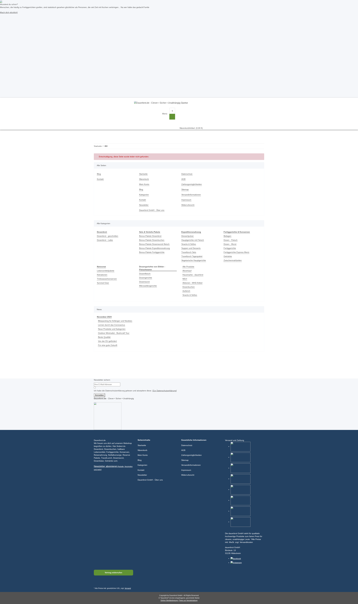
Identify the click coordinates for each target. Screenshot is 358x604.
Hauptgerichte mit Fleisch (192, 240)
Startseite (143, 174)
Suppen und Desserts (191, 248)
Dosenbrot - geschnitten (107, 236)
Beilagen (227, 236)
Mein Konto (144, 184)
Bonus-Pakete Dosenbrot (150, 236)
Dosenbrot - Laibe (105, 240)
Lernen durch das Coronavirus (111, 325)
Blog (99, 174)
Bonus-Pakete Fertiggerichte (151, 252)
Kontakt (100, 179)
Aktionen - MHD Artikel (192, 283)
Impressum (186, 200)
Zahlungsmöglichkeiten (191, 184)
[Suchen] (172, 117)
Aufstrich (186, 291)
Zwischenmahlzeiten (233, 260)
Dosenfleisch (144, 273)
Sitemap (185, 189)
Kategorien (144, 195)
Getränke (228, 256)
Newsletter (144, 205)
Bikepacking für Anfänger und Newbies (115, 321)
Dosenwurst (144, 282)
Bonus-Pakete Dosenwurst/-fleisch (154, 244)
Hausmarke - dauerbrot (192, 275)
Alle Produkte (188, 267)
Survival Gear (103, 283)
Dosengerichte (145, 278)
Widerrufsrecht (187, 205)
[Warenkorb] (191, 110)
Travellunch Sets (188, 252)
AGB (183, 179)
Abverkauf (186, 271)
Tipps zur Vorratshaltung (188, 600)
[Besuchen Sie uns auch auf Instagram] (110, 582)
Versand (128, 588)
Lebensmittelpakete (105, 271)
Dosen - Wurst (230, 244)
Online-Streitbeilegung (169, 600)
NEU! (184, 279)
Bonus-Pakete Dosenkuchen (151, 240)
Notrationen (102, 275)
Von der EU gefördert (107, 341)
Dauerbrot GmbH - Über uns (151, 210)
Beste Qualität (104, 337)
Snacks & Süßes (188, 244)
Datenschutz (186, 174)
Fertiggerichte (230, 248)
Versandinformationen (191, 195)
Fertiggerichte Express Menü (236, 252)
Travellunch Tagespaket (191, 256)
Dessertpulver (187, 236)
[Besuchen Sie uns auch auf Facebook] (96, 582)
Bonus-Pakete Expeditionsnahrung (154, 248)
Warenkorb (144, 179)
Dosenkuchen (188, 287)
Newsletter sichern (102, 380)
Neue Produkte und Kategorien (111, 329)
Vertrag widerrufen (113, 572)
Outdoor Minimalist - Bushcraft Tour (113, 333)
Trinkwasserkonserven (107, 279)
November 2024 (104, 317)
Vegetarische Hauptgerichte (193, 260)
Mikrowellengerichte (148, 286)
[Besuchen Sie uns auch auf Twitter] (103, 582)
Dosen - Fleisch (230, 240)
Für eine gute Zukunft (107, 345)
